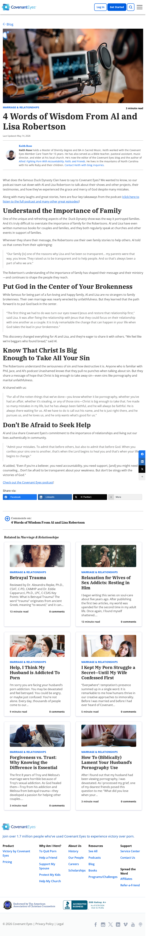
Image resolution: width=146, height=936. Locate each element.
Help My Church (50, 881)
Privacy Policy (44, 924)
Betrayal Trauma (28, 577)
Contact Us (127, 858)
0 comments (57, 611)
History (73, 851)
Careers (73, 864)
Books (92, 870)
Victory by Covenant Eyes (16, 853)
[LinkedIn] (142, 461)
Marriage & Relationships (21, 107)
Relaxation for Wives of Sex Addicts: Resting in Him (106, 583)
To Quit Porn (47, 851)
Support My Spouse (47, 866)
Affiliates (126, 879)
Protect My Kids (50, 875)
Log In (100, 7)
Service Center (130, 851)
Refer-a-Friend (130, 885)
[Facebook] (142, 454)
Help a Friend (48, 858)
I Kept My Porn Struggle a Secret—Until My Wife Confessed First (108, 672)
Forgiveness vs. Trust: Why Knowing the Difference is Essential (33, 762)
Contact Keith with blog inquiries (84, 165)
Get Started (117, 7)
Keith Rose (25, 146)
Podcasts (94, 858)
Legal (60, 924)
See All (92, 851)
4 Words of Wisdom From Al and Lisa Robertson (48, 520)
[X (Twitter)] (142, 469)
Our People (76, 858)
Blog (10, 24)
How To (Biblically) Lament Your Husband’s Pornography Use (106, 762)
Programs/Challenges (103, 877)
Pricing (7, 862)
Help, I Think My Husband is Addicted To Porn (35, 672)
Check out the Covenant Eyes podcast (28, 482)
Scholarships (77, 870)
